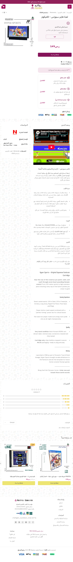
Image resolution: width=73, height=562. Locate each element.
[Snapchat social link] (19, 522)
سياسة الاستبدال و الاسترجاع (61, 525)
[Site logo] (36, 6)
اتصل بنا (12, 541)
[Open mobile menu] (70, 7)
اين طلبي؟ (12, 534)
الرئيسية (69, 12)
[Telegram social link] (61, 62)
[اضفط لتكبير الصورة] (31, 45)
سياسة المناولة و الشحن (61, 518)
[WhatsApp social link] (64, 62)
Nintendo (53, 12)
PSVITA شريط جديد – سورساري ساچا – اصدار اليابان (55, 476)
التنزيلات (61, 510)
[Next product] (2, 13)
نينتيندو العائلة (44, 12)
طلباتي (61, 506)
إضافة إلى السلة (55, 55)
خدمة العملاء (12, 538)
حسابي (61, 503)
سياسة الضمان (61, 522)
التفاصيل (42, 80)
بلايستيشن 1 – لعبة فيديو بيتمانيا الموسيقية (22, 476)
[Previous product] (6, 13)
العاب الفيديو (61, 12)
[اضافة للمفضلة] (40, 444)
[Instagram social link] (29, 522)
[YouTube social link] (26, 522)
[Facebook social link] (66, 62)
